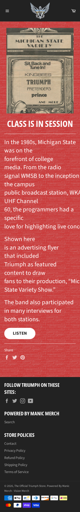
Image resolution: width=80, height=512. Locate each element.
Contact (10, 443)
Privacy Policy (14, 450)
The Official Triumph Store (30, 486)
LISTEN (20, 333)
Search (9, 422)
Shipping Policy (15, 465)
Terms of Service (16, 472)
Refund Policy (14, 457)
